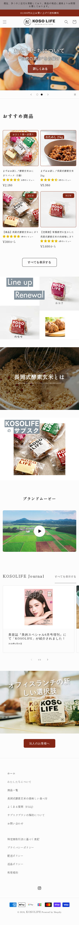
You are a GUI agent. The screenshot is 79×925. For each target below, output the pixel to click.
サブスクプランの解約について (26, 815)
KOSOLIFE (33, 912)
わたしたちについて (19, 782)
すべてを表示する (39, 262)
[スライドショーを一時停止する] (75, 94)
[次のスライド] (48, 94)
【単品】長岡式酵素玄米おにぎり (21, 232)
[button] (5, 22)
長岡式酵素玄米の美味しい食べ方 (27, 798)
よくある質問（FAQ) (20, 807)
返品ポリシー (15, 864)
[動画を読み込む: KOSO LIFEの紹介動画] (39, 531)
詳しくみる (40, 68)
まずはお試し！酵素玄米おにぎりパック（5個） (18, 173)
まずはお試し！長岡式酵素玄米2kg (57, 173)
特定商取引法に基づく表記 (23, 839)
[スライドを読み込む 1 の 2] (37, 94)
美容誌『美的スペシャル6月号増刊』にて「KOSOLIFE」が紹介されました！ (37, 636)
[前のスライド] (31, 94)
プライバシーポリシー (20, 847)
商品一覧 (12, 790)
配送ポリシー (15, 856)
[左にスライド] (31, 660)
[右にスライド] (48, 660)
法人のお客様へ (39, 743)
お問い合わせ (15, 823)
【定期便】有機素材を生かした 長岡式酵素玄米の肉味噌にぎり (58, 234)
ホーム (11, 773)
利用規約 (12, 872)
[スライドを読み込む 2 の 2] (42, 94)
